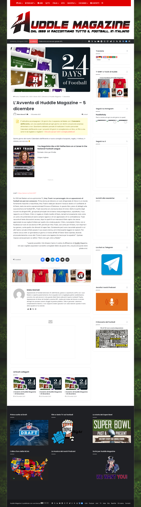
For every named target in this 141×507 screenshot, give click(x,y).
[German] (100, 57)
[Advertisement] (50, 185)
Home (17, 96)
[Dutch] (105, 57)
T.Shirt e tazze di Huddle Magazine (50, 268)
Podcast (30, 3)
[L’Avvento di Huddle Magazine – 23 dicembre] (50, 383)
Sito (63, 3)
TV (48, 3)
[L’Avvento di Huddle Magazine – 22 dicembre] (76, 383)
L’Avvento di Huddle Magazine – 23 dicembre (50, 393)
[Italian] (116, 57)
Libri (41, 3)
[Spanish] (108, 57)
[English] (97, 57)
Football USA (24, 96)
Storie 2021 (37, 96)
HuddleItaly (101, 115)
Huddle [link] (77, 243)
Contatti (95, 3)
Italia (55, 3)
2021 (30, 96)
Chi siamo (82, 3)
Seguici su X (101, 141)
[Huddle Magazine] (70, 22)
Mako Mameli (21, 114)
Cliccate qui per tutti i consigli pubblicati (59, 132)
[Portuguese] (110, 57)
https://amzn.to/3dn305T (27, 193)
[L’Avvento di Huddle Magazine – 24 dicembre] (24, 383)
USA (19, 3)
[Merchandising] (50, 276)
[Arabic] (113, 57)
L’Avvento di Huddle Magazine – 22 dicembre (76, 393)
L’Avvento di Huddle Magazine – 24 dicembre (24, 393)
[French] (102, 57)
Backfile (71, 3)
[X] (33, 309)
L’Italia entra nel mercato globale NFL (51, 41)
